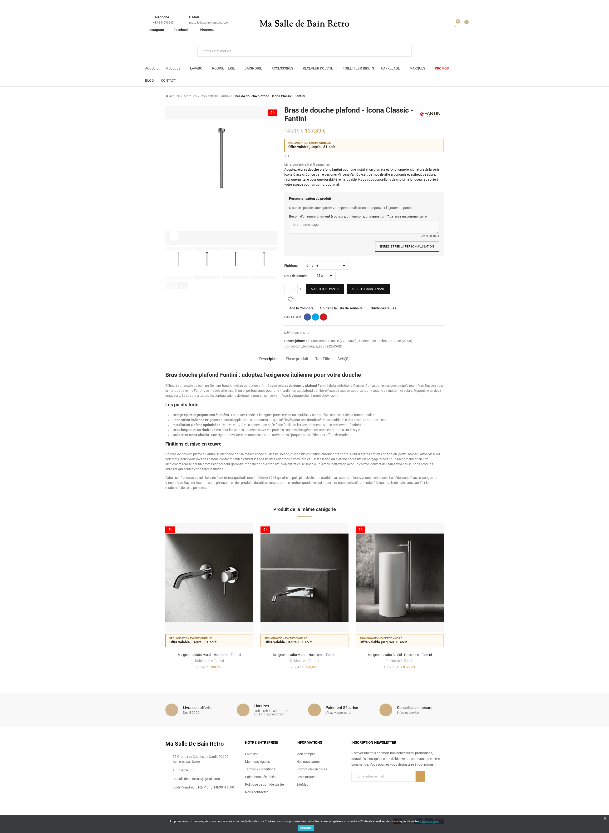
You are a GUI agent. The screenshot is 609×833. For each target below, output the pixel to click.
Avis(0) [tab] (343, 359)
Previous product (428, 96)
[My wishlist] (456, 24)
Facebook (181, 30)
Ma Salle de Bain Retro (304, 24)
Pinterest (207, 30)
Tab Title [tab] (322, 359)
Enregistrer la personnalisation (407, 246)
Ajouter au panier (325, 289)
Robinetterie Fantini (209, 661)
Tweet (315, 317)
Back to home (434, 96)
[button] (170, 285)
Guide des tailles (383, 308)
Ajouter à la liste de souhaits (341, 308)
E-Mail (194, 17)
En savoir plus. (429, 821)
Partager (307, 317)
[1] (420, 776)
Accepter (305, 827)
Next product (440, 96)
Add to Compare (301, 308)
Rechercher (404, 51)
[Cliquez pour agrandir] (174, 235)
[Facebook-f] (353, 786)
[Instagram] (373, 786)
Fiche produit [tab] (297, 359)
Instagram (156, 30)
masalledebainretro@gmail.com (210, 22)
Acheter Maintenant (368, 289)
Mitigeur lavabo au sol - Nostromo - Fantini (400, 655)
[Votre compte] (449, 24)
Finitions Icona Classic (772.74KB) (331, 341)
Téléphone (161, 17)
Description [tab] (269, 359)
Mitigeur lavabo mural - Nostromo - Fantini (209, 655)
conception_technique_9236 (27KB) (386, 341)
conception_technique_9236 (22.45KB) (313, 346)
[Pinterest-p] (363, 786)
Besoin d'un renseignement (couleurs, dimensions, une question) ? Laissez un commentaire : (358, 216)
